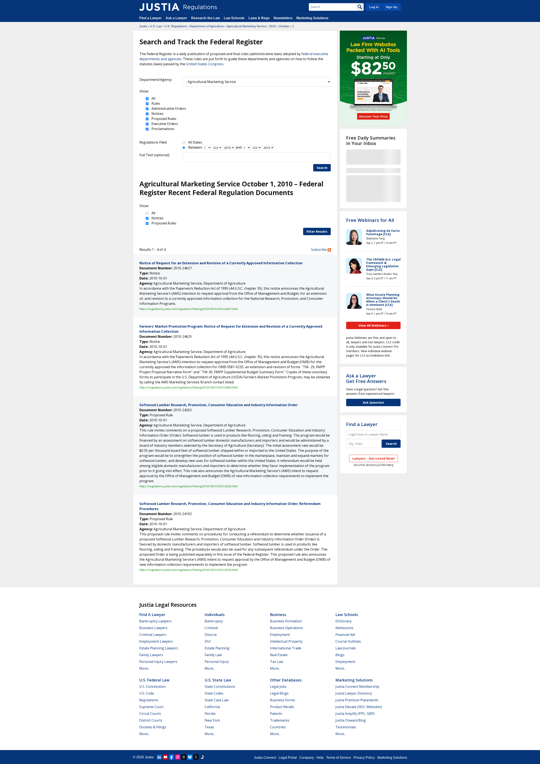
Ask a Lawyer (177, 18)
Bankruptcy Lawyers (155, 621)
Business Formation (286, 621)
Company (306, 757)
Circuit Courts (150, 713)
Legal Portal (288, 757)
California (212, 706)
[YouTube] (165, 757)
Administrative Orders (168, 108)
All (153, 98)
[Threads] (183, 757)
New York (212, 720)
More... (144, 668)
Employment (280, 634)
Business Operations (286, 628)
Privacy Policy (364, 757)
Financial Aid (345, 634)
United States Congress (204, 64)
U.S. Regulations (176, 26)
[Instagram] (177, 757)
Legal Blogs (279, 693)
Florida (210, 713)
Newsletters (283, 18)
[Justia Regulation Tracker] (159, 7)
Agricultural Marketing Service (246, 26)
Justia (143, 26)
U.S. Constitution (152, 686)
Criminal (211, 628)
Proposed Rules (163, 118)
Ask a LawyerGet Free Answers (366, 378)
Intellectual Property (286, 641)
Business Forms (282, 700)
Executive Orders (164, 123)
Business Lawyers (153, 628)
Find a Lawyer (150, 18)
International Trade (285, 648)
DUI (208, 641)
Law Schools (234, 18)
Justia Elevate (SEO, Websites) (358, 706)
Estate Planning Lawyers (158, 648)
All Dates (195, 142)
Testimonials (345, 727)
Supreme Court (151, 706)
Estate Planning (217, 648)
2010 (272, 26)
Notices (157, 113)
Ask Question (373, 402)
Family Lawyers (151, 655)
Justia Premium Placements (356, 700)
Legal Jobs (278, 686)
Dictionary (343, 621)
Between (195, 147)
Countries (278, 727)
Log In (374, 7)
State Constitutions (220, 686)
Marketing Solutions (312, 18)
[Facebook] (171, 757)
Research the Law (205, 18)
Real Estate (279, 655)
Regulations (148, 700)
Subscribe (319, 249)
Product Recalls (282, 706)
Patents (276, 713)
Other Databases (286, 680)
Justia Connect (265, 757)
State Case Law (216, 700)
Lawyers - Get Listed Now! (373, 458)
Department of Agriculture (207, 26)
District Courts (150, 720)
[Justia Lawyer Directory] (202, 757)
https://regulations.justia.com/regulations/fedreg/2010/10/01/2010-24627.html (188, 309)
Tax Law (276, 661)
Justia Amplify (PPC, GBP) (355, 713)
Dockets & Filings (152, 727)
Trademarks (279, 720)
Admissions (344, 628)
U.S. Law (156, 26)
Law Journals (345, 648)
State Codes (214, 693)
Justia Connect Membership (357, 686)
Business (278, 614)
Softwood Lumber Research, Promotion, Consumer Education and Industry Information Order (218, 405)
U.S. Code (146, 693)
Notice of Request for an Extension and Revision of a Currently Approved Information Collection (220, 263)
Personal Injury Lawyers (158, 661)
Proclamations (162, 128)
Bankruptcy (214, 621)
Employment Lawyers (156, 641)
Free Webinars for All (370, 220)
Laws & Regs (259, 18)
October (284, 26)
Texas (209, 727)
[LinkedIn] (159, 757)
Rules (155, 103)
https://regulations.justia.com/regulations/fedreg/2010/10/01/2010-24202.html (188, 486)
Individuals (215, 614)
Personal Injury (217, 661)
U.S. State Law (218, 680)
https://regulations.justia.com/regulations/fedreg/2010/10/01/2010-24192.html (188, 570)
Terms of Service (338, 757)
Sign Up (391, 7)
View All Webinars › (373, 325)
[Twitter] (195, 757)
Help (320, 757)
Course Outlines (348, 641)
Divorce (211, 634)
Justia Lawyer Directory (353, 693)
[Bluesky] (189, 757)
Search (322, 168)
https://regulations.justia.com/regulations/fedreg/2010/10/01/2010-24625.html (188, 387)
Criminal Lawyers (152, 634)
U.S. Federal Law (154, 680)
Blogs (339, 655)
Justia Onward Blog (350, 720)
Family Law (213, 655)
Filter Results (316, 231)
